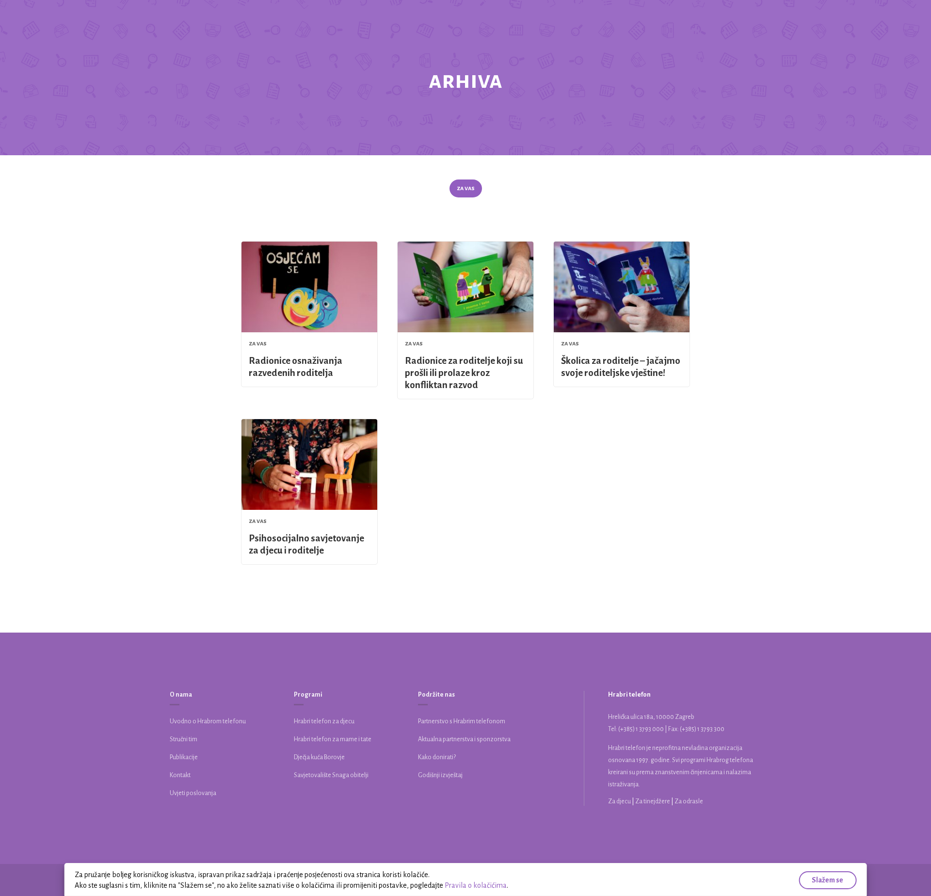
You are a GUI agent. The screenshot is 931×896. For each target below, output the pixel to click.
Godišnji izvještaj (440, 775)
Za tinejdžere (653, 801)
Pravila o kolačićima (476, 885)
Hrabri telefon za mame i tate (332, 739)
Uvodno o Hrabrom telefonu (208, 721)
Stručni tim (183, 739)
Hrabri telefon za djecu (324, 721)
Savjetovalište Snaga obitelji (331, 775)
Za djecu (620, 801)
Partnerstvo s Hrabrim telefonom (461, 721)
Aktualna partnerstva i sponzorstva (464, 739)
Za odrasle (688, 801)
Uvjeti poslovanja (193, 793)
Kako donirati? (437, 757)
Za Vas (466, 188)
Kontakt (180, 775)
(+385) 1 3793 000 (641, 729)
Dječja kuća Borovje (319, 757)
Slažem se (827, 880)
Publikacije (184, 757)
